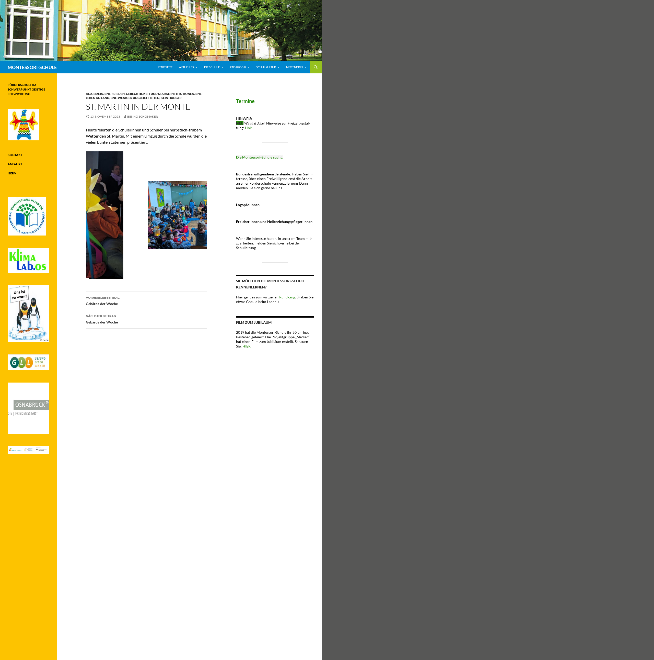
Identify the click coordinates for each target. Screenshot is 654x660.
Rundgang (287, 297)
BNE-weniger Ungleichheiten (135, 98)
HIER (246, 346)
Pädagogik (238, 67)
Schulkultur (266, 67)
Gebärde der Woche (103, 301)
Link (248, 128)
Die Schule (212, 67)
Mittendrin (294, 67)
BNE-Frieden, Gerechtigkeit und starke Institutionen (149, 94)
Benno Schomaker (142, 116)
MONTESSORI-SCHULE (32, 67)
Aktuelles (186, 67)
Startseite (165, 67)
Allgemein (94, 94)
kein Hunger (171, 98)
